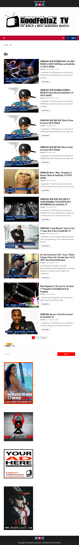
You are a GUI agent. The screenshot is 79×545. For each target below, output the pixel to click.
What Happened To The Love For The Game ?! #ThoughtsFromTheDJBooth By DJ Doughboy (21, 295)
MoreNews (47, 543)
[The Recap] (19, 427)
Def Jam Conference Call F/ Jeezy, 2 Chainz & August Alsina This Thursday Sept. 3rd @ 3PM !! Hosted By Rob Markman (21, 266)
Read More (46, 81)
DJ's (7, 79)
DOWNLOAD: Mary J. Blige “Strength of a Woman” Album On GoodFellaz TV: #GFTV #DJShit (21, 181)
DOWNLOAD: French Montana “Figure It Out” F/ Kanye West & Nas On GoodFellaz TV (21, 237)
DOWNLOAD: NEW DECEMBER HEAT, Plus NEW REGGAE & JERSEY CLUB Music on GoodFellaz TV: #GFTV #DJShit (21, 71)
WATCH (74, 38)
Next (44, 337)
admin (44, 69)
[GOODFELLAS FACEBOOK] (43, 4)
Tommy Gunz (19, 81)
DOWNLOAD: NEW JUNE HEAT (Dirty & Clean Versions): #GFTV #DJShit (21, 127)
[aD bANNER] (19, 464)
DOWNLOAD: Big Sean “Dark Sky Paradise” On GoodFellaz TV (21, 321)
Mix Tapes (22, 107)
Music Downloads (24, 79)
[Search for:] (30, 354)
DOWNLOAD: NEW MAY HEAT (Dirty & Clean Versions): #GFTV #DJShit (21, 154)
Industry (8, 276)
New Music (9, 81)
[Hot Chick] (19, 384)
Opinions (21, 305)
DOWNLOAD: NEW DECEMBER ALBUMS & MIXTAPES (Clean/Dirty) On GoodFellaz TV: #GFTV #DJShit (21, 100)
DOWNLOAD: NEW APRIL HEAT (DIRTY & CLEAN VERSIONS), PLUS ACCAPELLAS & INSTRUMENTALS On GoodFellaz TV (21, 209)
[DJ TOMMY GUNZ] (39, 4)
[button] (4, 38)
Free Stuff (14, 79)
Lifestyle (13, 305)
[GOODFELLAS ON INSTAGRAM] (36, 4)
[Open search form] (63, 38)
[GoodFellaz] (19, 509)
